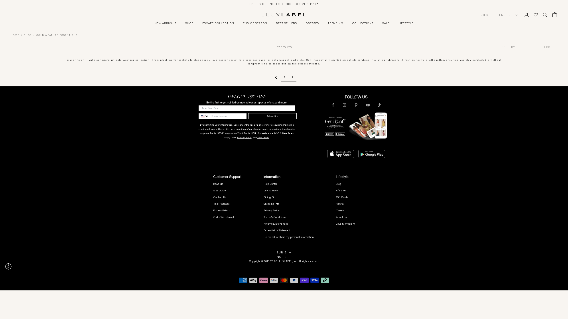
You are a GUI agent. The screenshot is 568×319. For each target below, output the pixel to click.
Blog (338, 183)
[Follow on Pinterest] (356, 105)
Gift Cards (342, 197)
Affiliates (341, 190)
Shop (28, 35)
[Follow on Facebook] (333, 105)
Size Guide (219, 190)
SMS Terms (263, 137)
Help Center (270, 183)
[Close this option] (8, 266)
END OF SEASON (255, 23)
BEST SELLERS (286, 23)
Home (15, 35)
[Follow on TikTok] (379, 105)
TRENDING (335, 23)
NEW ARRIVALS (165, 23)
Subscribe (272, 116)
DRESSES (312, 23)
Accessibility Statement (277, 230)
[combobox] (516, 47)
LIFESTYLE (406, 23)
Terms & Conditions (275, 217)
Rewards (218, 183)
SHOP (189, 23)
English (506, 15)
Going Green (271, 197)
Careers (340, 210)
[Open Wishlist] (536, 15)
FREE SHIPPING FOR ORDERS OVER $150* (284, 4)
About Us (341, 217)
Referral (340, 203)
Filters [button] (544, 47)
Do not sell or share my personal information (289, 237)
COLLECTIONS (362, 23)
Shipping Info (271, 203)
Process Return (221, 210)
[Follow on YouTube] (367, 105)
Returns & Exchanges (276, 223)
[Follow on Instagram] (344, 105)
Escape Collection (218, 23)
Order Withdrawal (223, 217)
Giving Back (271, 190)
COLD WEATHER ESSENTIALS (56, 35)
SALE (386, 23)
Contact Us (219, 197)
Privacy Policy (244, 137)
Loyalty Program (345, 223)
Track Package (221, 203)
